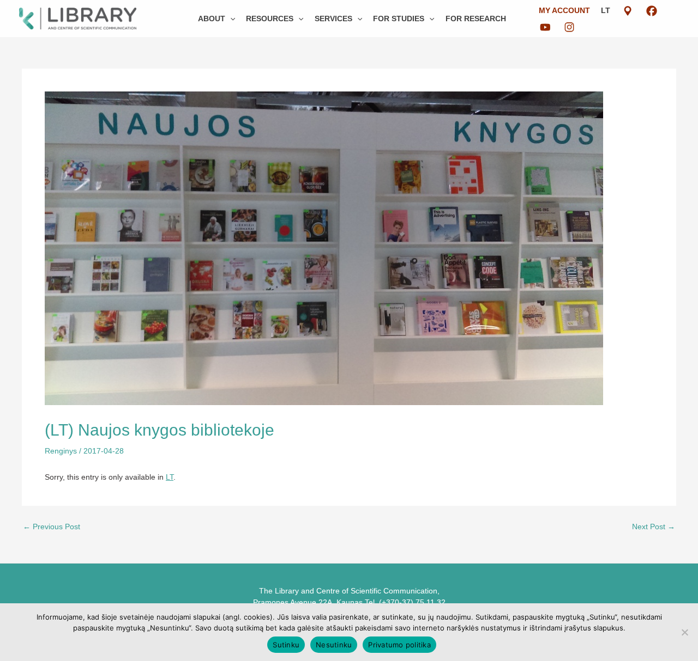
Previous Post (51, 526)
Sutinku (286, 644)
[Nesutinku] (684, 632)
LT (605, 10)
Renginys (61, 450)
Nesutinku (334, 644)
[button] (230, 18)
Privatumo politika (399, 644)
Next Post (653, 526)
